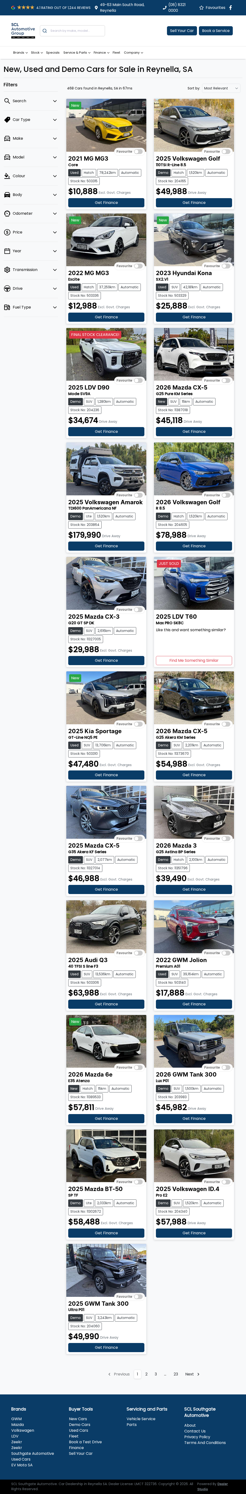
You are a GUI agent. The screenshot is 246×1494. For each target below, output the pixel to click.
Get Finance (106, 202)
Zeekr (16, 1442)
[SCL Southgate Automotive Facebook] (231, 7)
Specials (53, 52)
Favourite (124, 151)
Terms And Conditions (205, 1442)
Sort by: (194, 88)
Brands (18, 52)
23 (176, 1374)
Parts (132, 1424)
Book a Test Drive (85, 1442)
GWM (16, 1419)
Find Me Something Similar (194, 660)
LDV (14, 1436)
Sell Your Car (182, 30)
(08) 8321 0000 (177, 7)
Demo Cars (79, 1424)
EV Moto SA (22, 1465)
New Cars (78, 1419)
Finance (100, 52)
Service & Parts (75, 52)
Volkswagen (22, 1430)
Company (132, 52)
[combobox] (72, 30)
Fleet (116, 52)
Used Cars (78, 1430)
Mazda (17, 1424)
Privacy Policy (197, 1437)
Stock (35, 52)
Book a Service (216, 30)
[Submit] (45, 30)
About (190, 1425)
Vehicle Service (141, 1419)
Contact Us (195, 1431)
